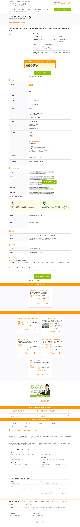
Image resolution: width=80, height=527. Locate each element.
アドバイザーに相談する (61, 9)
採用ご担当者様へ (64, 501)
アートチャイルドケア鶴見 (49, 318)
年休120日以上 (45, 491)
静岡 (16, 459)
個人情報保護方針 (40, 507)
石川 (19, 464)
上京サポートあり (45, 489)
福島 (50, 459)
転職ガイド (46, 9)
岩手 (57, 459)
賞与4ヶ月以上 (53, 489)
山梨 (26, 464)
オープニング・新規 (46, 488)
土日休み (64, 489)
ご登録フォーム (56, 501)
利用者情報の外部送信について (60, 507)
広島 (43, 464)
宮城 (47, 459)
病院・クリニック (32, 488)
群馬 (33, 454)
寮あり (59, 488)
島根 (52, 464)
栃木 (30, 454)
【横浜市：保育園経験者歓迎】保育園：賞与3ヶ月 (28, 318)
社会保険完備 (32, 141)
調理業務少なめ (52, 491)
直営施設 (31, 84)
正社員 (30, 108)
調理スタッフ (54, 483)
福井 (29, 464)
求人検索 (29, 9)
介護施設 (13, 489)
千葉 (23, 454)
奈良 (56, 454)
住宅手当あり (37, 141)
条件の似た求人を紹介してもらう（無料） (42, 73)
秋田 (63, 459)
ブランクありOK (52, 493)
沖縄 (36, 471)
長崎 (23, 471)
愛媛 (59, 464)
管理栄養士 (48, 483)
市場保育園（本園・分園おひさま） (39, 290)
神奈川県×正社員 (14, 416)
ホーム (13, 9)
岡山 (46, 464)
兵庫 (46, 454)
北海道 (43, 459)
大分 (27, 471)
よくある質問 (27, 507)
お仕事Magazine (38, 9)
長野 (16, 464)
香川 (62, 464)
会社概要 (34, 507)
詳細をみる (40, 303)
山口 (49, 464)
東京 (13, 454)
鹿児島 (19, 471)
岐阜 (19, 459)
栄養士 (12, 426)
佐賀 (33, 471)
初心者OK (58, 493)
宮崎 (30, 471)
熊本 (16, 471)
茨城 (27, 454)
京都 (49, 454)
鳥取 (56, 464)
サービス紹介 (21, 9)
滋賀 (52, 454)
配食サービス (17, 488)
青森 (53, 459)
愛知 (13, 459)
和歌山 (59, 454)
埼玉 (20, 454)
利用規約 (22, 507)
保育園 (30, 86)
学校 (13, 488)
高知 (43, 466)
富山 (22, 464)
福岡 (13, 471)
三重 (22, 459)
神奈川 (16, 454)
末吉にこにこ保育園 (35, 360)
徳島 (65, 464)
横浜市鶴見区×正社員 (45, 416)
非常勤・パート (19, 483)
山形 (60, 459)
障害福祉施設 (24, 488)
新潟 (13, 464)
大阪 (43, 454)
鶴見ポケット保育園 (23, 339)
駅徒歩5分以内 (65, 493)
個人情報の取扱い (49, 507)
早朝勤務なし (59, 491)
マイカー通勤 (64, 488)
